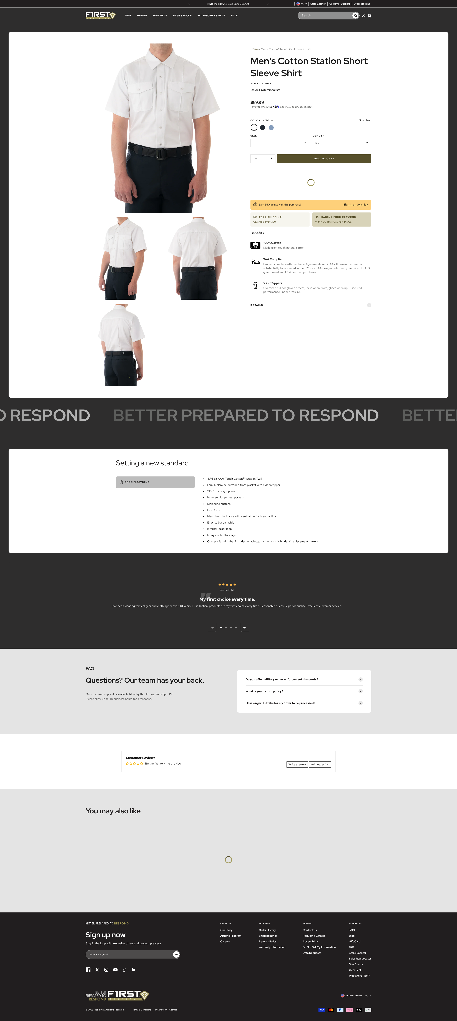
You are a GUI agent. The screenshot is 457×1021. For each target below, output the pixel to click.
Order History (267, 930)
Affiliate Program (230, 936)
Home (254, 49)
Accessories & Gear (211, 15)
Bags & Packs (182, 15)
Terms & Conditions (142, 1010)
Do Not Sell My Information (319, 947)
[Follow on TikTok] (124, 969)
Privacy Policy (160, 1010)
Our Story (226, 930)
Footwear (160, 15)
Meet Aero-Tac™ (359, 976)
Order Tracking (362, 3)
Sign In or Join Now (355, 204)
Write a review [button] (297, 764)
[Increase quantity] (271, 158)
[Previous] (189, 4)
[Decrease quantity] (256, 158)
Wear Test (355, 970)
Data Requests (312, 953)
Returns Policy (268, 941)
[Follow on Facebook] (88, 969)
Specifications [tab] (137, 482)
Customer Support (339, 3)
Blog (352, 936)
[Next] (268, 4)
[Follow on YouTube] (115, 969)
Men (128, 15)
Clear (346, 15)
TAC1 (352, 930)
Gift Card (354, 941)
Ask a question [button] (320, 764)
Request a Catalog (314, 936)
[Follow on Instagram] (106, 969)
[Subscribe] (176, 954)
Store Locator (318, 3)
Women (142, 15)
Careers (225, 941)
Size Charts (356, 964)
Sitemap (173, 1010)
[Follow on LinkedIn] (133, 969)
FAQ (351, 947)
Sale (234, 15)
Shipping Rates (268, 936)
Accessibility (310, 941)
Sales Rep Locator (360, 958)
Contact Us (310, 930)
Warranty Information (272, 947)
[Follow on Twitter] (97, 969)
